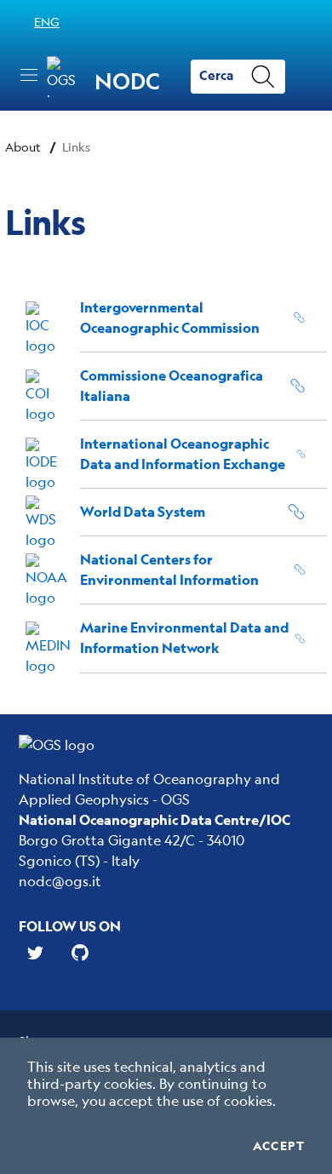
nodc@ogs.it (60, 881)
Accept (279, 1146)
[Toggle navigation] (29, 75)
